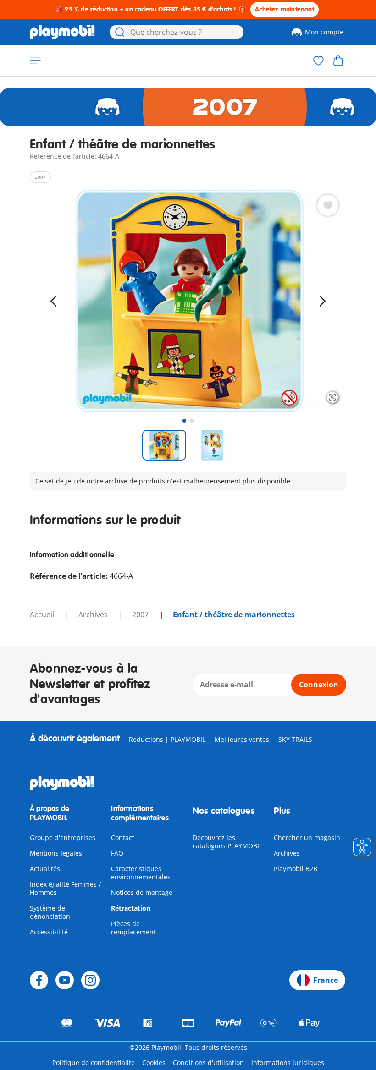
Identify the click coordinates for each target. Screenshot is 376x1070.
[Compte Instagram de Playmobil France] (90, 980)
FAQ (117, 853)
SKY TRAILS (295, 739)
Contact (122, 837)
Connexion (318, 685)
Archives (287, 853)
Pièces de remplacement (133, 927)
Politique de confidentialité (93, 1062)
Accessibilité (49, 931)
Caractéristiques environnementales (141, 872)
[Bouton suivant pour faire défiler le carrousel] (322, 301)
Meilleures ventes (242, 739)
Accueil (43, 614)
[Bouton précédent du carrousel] (53, 301)
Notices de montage (141, 892)
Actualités (45, 868)
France (325, 980)
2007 (141, 614)
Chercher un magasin (307, 837)
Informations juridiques (287, 1062)
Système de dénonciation (50, 912)
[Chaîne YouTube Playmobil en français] (64, 980)
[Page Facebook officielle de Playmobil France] (39, 980)
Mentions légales (56, 853)
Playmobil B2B (295, 868)
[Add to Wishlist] (328, 205)
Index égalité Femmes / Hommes (65, 888)
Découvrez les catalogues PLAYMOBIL (227, 841)
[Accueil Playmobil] (62, 32)
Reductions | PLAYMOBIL (167, 739)
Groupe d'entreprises (62, 837)
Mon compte (324, 31)
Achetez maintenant (284, 9)
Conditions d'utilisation (208, 1062)
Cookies (154, 1062)
